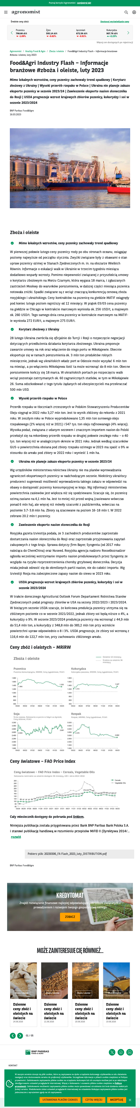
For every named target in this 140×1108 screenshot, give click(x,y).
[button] (6, 12)
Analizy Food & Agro (35, 51)
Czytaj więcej (93, 1100)
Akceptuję (116, 1100)
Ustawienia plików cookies (60, 1100)
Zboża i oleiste (56, 51)
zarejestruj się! (84, 3)
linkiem (78, 817)
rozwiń (16, 837)
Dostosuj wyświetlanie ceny (114, 22)
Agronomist (16, 51)
